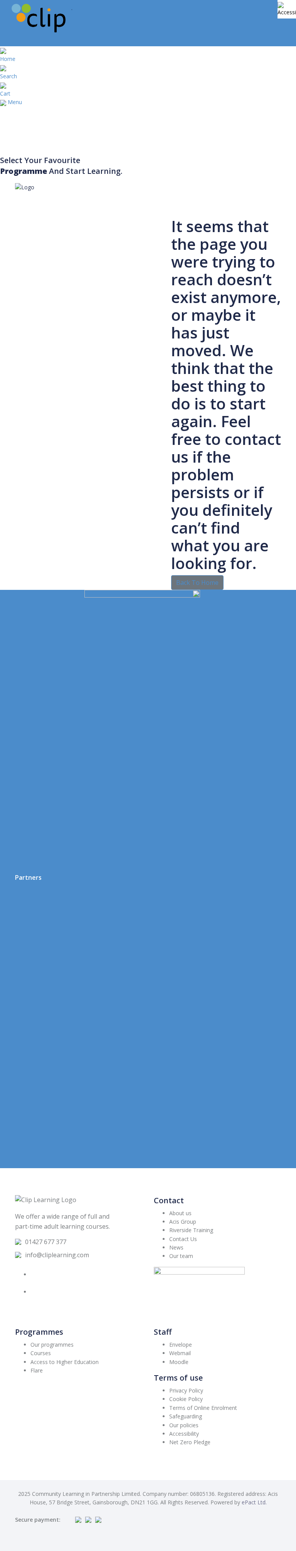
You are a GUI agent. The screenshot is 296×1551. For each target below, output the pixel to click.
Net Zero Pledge (189, 1442)
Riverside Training (191, 1230)
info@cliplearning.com (57, 1255)
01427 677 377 (45, 1242)
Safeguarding (185, 1416)
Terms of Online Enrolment (203, 1407)
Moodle (178, 1362)
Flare (36, 1370)
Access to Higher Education (64, 1362)
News (176, 1247)
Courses (40, 1353)
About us (180, 1213)
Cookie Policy (186, 1399)
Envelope (180, 1344)
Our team (181, 1256)
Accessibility (184, 1433)
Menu (15, 102)
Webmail (180, 1353)
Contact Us (183, 1239)
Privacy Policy (186, 1390)
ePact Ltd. (254, 1502)
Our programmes (52, 1344)
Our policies (183, 1425)
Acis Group (182, 1221)
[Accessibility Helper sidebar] (287, 9)
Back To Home (197, 582)
